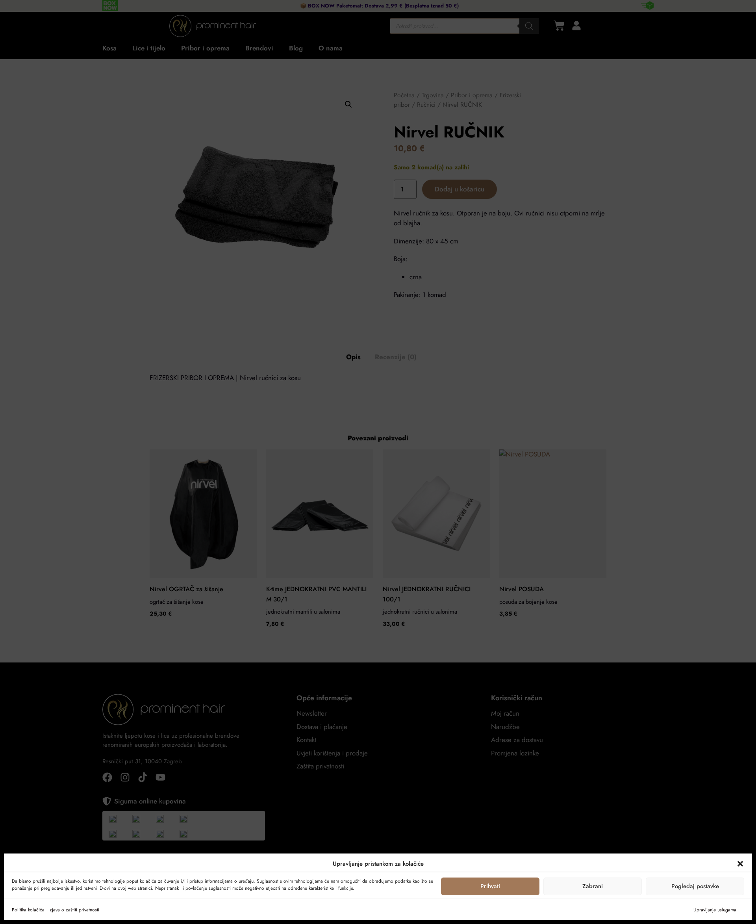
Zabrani (592, 886)
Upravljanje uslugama (714, 909)
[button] (740, 864)
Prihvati (490, 886)
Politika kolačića (28, 909)
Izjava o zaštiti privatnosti (73, 909)
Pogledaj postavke (695, 886)
